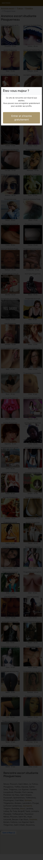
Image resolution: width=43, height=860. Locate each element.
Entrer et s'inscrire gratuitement (21, 118)
